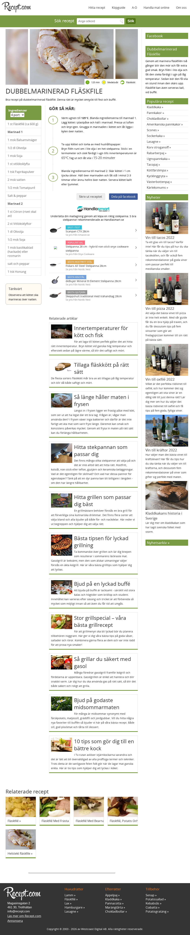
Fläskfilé (70, 899)
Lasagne (152, 142)
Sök (130, 21)
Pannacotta (113, 903)
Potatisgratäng (156, 911)
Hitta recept (97, 8)
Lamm (69, 895)
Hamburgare (74, 907)
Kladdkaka (154, 107)
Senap (150, 895)
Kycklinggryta (156, 176)
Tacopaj (152, 165)
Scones (152, 130)
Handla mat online (156, 8)
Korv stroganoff (158, 147)
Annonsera (15, 921)
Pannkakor (154, 113)
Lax (67, 903)
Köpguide (118, 8)
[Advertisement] (71, 867)
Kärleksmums (156, 187)
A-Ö (134, 8)
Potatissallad (155, 899)
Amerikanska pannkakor (164, 124)
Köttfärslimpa (156, 170)
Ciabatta (151, 907)
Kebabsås (152, 903)
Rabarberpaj (155, 153)
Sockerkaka (155, 136)
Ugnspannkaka (157, 159)
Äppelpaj (111, 895)
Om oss (181, 8)
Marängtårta (114, 907)
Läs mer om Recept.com (24, 916)
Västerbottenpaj (158, 182)
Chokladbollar (156, 119)
